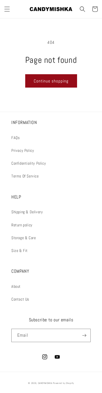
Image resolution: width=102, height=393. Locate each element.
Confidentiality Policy (28, 163)
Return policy (22, 224)
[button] (7, 9)
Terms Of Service (25, 176)
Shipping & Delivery (27, 211)
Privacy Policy (22, 150)
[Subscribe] (84, 335)
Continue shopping (51, 81)
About (16, 286)
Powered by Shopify (63, 383)
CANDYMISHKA (45, 383)
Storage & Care (23, 237)
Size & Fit (19, 250)
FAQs (15, 137)
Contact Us (20, 299)
